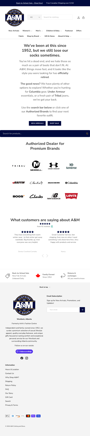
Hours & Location (12, 369)
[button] (83, 17)
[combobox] (50, 17)
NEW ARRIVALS (37, 123)
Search (8, 401)
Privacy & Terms (11, 405)
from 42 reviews (43, 226)
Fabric (21, 36)
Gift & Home (50, 36)
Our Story (9, 393)
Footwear (69, 31)
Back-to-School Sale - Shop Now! (29, 3)
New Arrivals (14, 31)
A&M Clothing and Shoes (17, 426)
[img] (45, 223)
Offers (78, 31)
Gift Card (8, 397)
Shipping (8, 381)
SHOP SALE (54, 123)
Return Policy (10, 385)
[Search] (87, 133)
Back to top (44, 287)
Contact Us (9, 373)
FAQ (7, 389)
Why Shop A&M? (12, 377)
